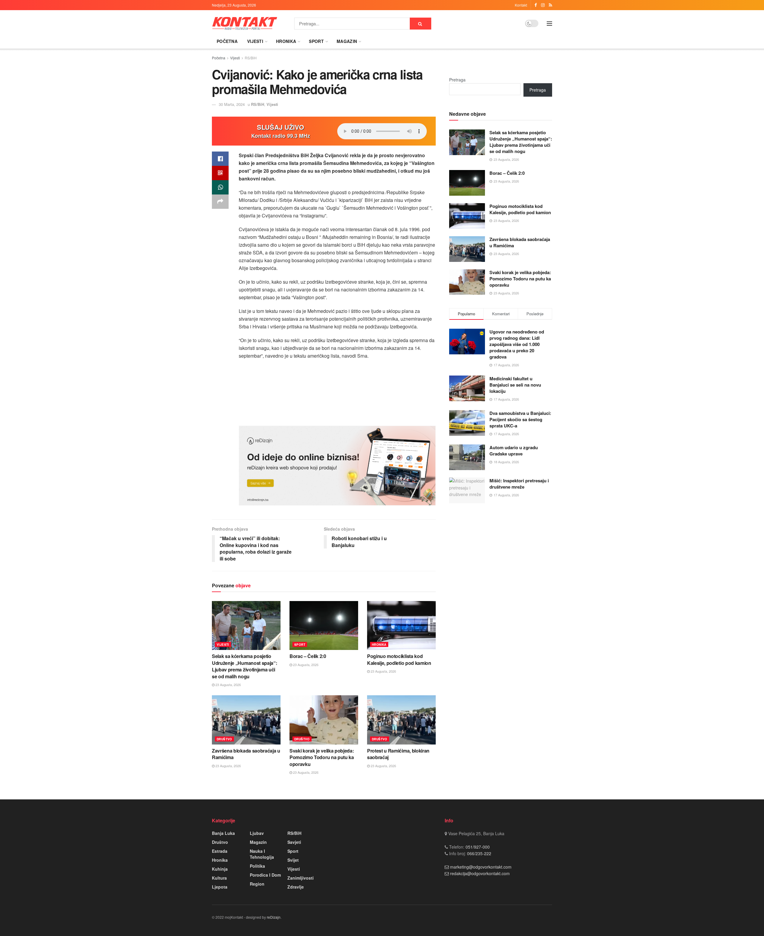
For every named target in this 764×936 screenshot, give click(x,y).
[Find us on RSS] (550, 5)
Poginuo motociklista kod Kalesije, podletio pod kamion (399, 659)
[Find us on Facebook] (536, 5)
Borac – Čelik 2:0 (307, 656)
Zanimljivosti (300, 878)
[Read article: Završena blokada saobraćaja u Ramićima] (246, 719)
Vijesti (255, 41)
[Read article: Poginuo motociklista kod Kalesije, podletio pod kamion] (401, 625)
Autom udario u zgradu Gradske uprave (513, 450)
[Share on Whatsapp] (220, 187)
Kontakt (521, 4)
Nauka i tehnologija (262, 854)
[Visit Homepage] (245, 23)
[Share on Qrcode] (220, 173)
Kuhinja (220, 869)
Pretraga (457, 80)
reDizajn (274, 917)
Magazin (347, 41)
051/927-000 (477, 847)
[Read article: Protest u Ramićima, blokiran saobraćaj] (401, 719)
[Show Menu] (549, 23)
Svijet (293, 860)
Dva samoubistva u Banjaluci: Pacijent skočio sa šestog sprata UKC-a (520, 419)
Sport (316, 41)
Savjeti (294, 842)
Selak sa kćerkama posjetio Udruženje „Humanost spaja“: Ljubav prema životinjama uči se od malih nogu (244, 666)
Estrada (219, 851)
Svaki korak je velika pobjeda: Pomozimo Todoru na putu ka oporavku (321, 757)
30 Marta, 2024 (232, 104)
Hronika (286, 41)
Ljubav (257, 833)
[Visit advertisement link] (337, 466)
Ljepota (219, 887)
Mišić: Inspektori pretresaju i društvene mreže (519, 483)
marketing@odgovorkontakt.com (481, 867)
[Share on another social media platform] (220, 201)
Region (257, 884)
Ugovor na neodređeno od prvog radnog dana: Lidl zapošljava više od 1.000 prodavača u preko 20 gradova (516, 344)
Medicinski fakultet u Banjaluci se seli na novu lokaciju (515, 384)
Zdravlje (295, 887)
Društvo (224, 739)
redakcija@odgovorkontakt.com (480, 873)
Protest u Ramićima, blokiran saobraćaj (398, 754)
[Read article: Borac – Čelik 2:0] (323, 625)
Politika (257, 866)
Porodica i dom (265, 875)
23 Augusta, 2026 (228, 684)
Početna (227, 41)
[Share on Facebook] (220, 159)
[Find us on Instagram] (543, 5)
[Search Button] (420, 24)
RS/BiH (251, 57)
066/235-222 (478, 853)
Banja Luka (223, 833)
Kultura (219, 878)
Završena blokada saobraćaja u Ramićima (246, 754)
